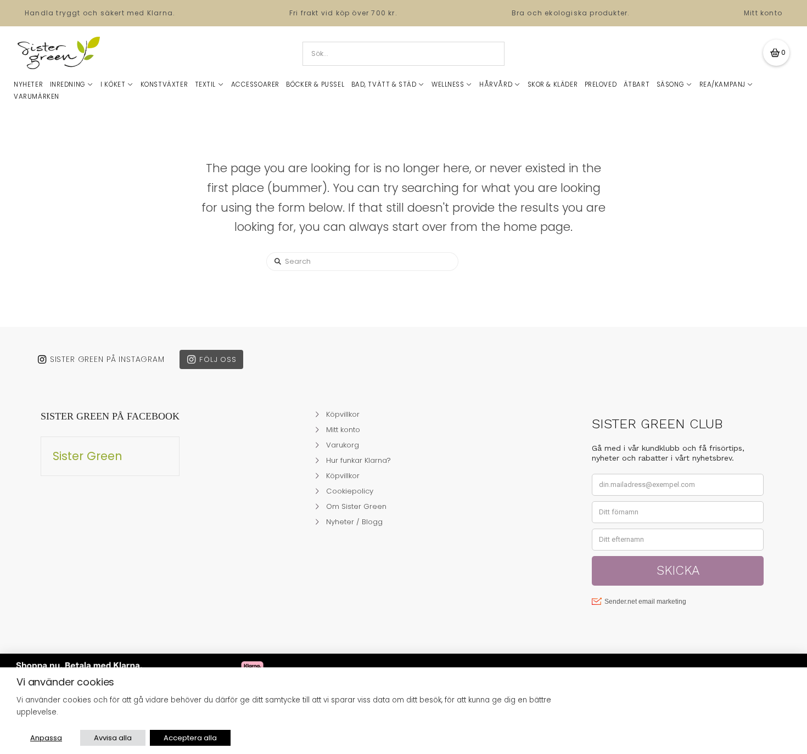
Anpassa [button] (46, 738)
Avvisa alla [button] (113, 738)
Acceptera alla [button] (190, 738)
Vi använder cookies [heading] (65, 682)
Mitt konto (763, 13)
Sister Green (87, 456)
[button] (776, 52)
